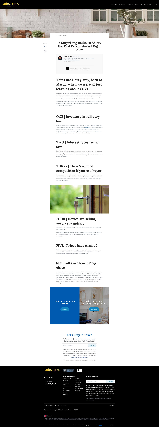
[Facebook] (44, 377)
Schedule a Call (78, 382)
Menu (155, 4)
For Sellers (130, 4)
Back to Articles (62, 35)
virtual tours (88, 127)
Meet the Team (66, 380)
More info (100, 425)
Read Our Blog (66, 390)
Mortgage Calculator (79, 388)
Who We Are (114, 4)
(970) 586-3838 (147, 4)
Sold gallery (77, 390)
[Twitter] (47, 377)
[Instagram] (51, 377)
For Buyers (122, 4)
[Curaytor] (50, 385)
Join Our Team (138, 4)
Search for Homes (67, 378)
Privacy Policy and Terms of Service (79, 357)
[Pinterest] (49, 377)
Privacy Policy (112, 405)
